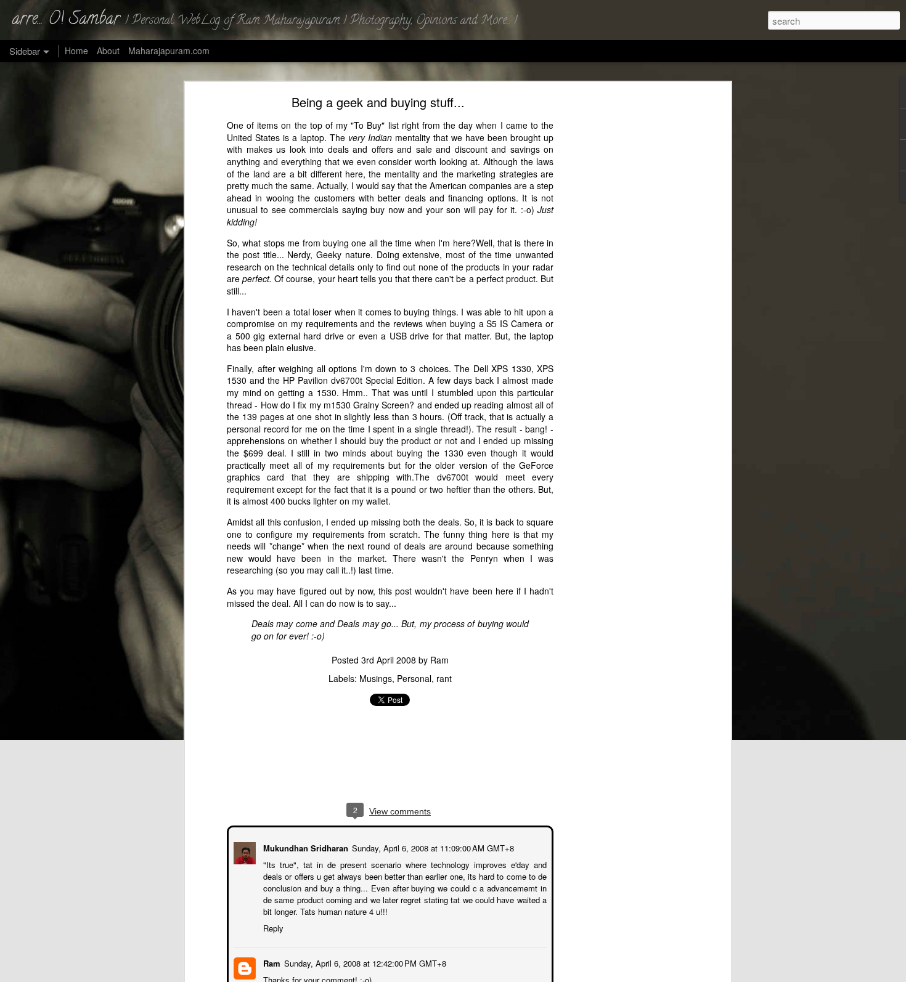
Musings (375, 678)
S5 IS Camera (514, 323)
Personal (414, 678)
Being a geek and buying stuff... (378, 102)
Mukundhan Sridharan (304, 847)
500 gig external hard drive (289, 336)
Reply (272, 927)
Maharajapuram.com (169, 50)
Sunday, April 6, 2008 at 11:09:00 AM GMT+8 (432, 847)
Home (76, 50)
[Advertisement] (621, 293)
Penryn (484, 558)
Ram (439, 660)
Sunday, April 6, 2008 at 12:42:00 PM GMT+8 (364, 962)
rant (444, 678)
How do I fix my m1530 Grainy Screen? (338, 404)
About (108, 50)
